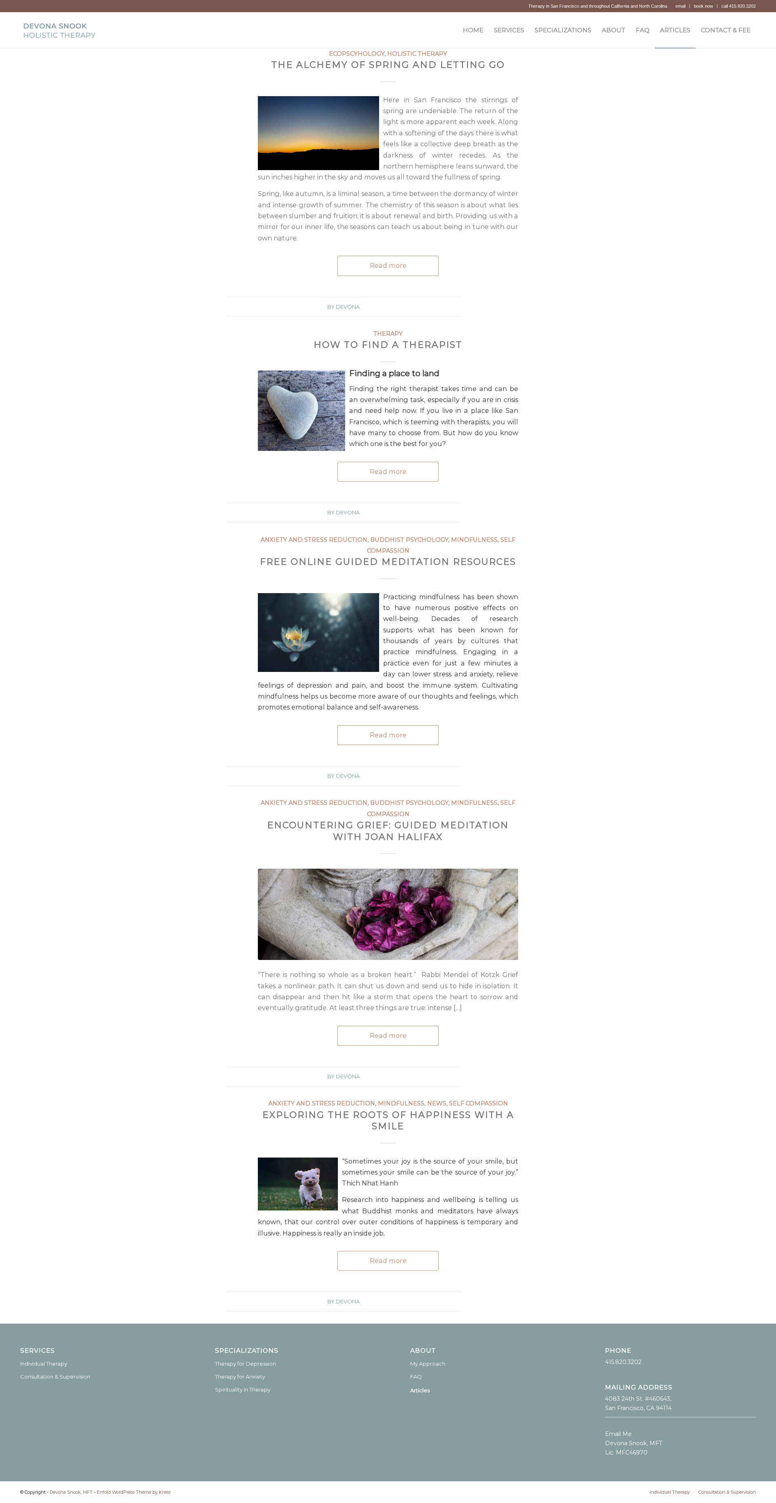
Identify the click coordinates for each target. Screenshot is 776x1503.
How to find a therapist (388, 344)
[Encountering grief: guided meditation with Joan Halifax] (388, 914)
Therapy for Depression (245, 1363)
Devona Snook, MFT (71, 1492)
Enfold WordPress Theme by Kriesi (134, 1492)
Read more (388, 265)
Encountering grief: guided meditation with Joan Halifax (388, 831)
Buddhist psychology (409, 539)
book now (703, 6)
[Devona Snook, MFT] (58, 30)
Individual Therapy (43, 1363)
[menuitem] (680, 6)
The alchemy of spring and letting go (388, 64)
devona (348, 306)
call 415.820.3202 (738, 6)
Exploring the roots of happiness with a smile (388, 1120)
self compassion (478, 1103)
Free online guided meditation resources (388, 561)
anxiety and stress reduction (314, 539)
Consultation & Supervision (55, 1376)
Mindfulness (474, 539)
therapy (388, 333)
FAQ (416, 1376)
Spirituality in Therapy (242, 1389)
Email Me (618, 1434)
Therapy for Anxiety (240, 1376)
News (436, 1103)
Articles (420, 1390)
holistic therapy (417, 53)
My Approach (427, 1363)
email (680, 6)
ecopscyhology (356, 53)
